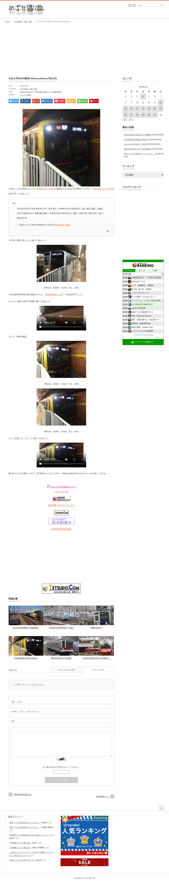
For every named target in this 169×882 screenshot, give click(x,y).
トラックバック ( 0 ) (66, 670)
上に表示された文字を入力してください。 (61, 767)
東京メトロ (47, 92)
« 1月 (124, 119)
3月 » (131, 119)
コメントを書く (26, 95)
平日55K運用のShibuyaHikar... (26, 658)
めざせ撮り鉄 (89, 878)
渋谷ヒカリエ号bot (46, 189)
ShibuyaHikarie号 (26, 92)
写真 (25, 21)
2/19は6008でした (53, 294)
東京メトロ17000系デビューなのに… (139, 154)
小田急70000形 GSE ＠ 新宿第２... (96, 658)
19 (149, 109)
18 (143, 109)
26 (149, 115)
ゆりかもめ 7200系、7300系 (135, 144)
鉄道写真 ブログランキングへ (61, 505)
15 (126, 109)
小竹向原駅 (38, 92)
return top (161, 808)
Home (7, 21)
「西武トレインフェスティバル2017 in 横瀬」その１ (30, 852)
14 (161, 102)
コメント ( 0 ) (98, 670)
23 (131, 115)
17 (137, 109)
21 (161, 109)
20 (155, 109)
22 (126, 115)
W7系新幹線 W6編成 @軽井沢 (136, 140)
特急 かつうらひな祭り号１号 (21, 860)
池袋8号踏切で (96, 628)
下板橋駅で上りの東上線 (19, 843)
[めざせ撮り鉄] (27, 14)
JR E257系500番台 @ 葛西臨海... (26, 628)
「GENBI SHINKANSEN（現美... (61, 628)
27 (155, 115)
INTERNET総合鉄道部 (61, 529)
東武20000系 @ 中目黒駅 (61, 658)
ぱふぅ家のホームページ (19, 855)
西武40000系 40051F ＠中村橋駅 (137, 135)
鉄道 (30, 21)
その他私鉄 (18, 21)
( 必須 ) (16, 702)
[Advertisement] (84, 50)
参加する (159, 338)
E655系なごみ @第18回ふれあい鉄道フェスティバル (30, 835)
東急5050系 (57, 92)
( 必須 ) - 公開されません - (25, 711)
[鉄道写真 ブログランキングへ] (61, 500)
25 (143, 115)
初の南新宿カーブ (102, 796)
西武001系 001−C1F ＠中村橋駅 (137, 149)
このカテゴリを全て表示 (143, 335)
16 (131, 109)
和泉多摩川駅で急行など (23, 794)
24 (137, 115)
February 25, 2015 (62, 225)
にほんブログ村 (61, 492)
